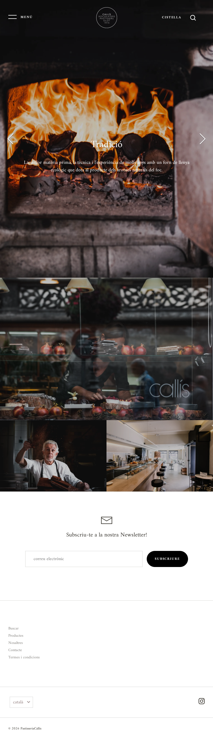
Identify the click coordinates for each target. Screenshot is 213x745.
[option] (106, 139)
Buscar (13, 628)
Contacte (15, 650)
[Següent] (202, 139)
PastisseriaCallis (31, 729)
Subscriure (167, 559)
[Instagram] (202, 702)
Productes (15, 636)
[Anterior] (11, 139)
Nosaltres (15, 643)
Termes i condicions (24, 657)
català (18, 702)
